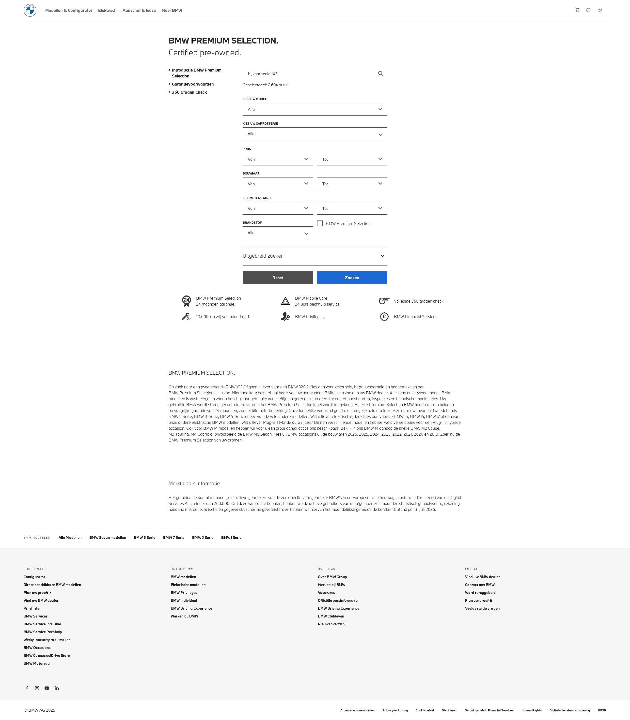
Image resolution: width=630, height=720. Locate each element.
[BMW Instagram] (36, 689)
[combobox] (315, 73)
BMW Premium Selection (348, 223)
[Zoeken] (381, 73)
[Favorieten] (589, 10)
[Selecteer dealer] (600, 10)
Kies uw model (255, 99)
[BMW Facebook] (27, 689)
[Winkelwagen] (577, 10)
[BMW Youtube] (46, 689)
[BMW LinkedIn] (56, 689)
